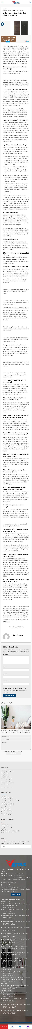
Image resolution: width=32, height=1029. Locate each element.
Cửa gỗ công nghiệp (6, 777)
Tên (4, 667)
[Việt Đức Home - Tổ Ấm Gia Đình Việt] (16, 2)
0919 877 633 (11, 919)
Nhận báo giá (4, 1026)
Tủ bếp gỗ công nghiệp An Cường (10, 800)
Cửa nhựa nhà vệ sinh (6, 781)
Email (5, 674)
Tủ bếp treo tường (6, 810)
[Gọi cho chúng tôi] (30, 2)
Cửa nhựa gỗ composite (7, 771)
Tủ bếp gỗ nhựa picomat (7, 806)
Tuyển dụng (4, 829)
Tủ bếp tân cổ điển (6, 808)
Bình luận (6, 654)
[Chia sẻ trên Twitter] (14, 627)
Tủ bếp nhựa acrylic (6, 802)
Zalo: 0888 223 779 (8, 886)
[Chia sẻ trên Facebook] (12, 627)
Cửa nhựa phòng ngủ (6, 779)
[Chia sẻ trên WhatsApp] (9, 627)
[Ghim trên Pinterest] (20, 627)
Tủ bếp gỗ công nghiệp (7, 798)
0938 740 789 (11, 936)
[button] (2, 2)
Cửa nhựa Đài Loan (6, 785)
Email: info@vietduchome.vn (11, 884)
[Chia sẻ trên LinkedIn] (23, 627)
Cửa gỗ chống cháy (6, 775)
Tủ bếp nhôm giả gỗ (6, 814)
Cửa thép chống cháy (6, 787)
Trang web (6, 681)
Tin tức (5, 8)
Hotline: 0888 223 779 (9, 882)
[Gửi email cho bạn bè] (17, 627)
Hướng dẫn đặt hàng (6, 827)
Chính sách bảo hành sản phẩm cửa (10, 831)
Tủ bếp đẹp (4, 796)
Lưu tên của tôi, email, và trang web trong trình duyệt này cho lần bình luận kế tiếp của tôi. (15, 690)
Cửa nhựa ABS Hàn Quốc (7, 783)
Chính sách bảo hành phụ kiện (9, 833)
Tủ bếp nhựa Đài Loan (6, 812)
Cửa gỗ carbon (5, 773)
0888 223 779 (11, 907)
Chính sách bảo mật (6, 825)
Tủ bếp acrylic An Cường (7, 804)
